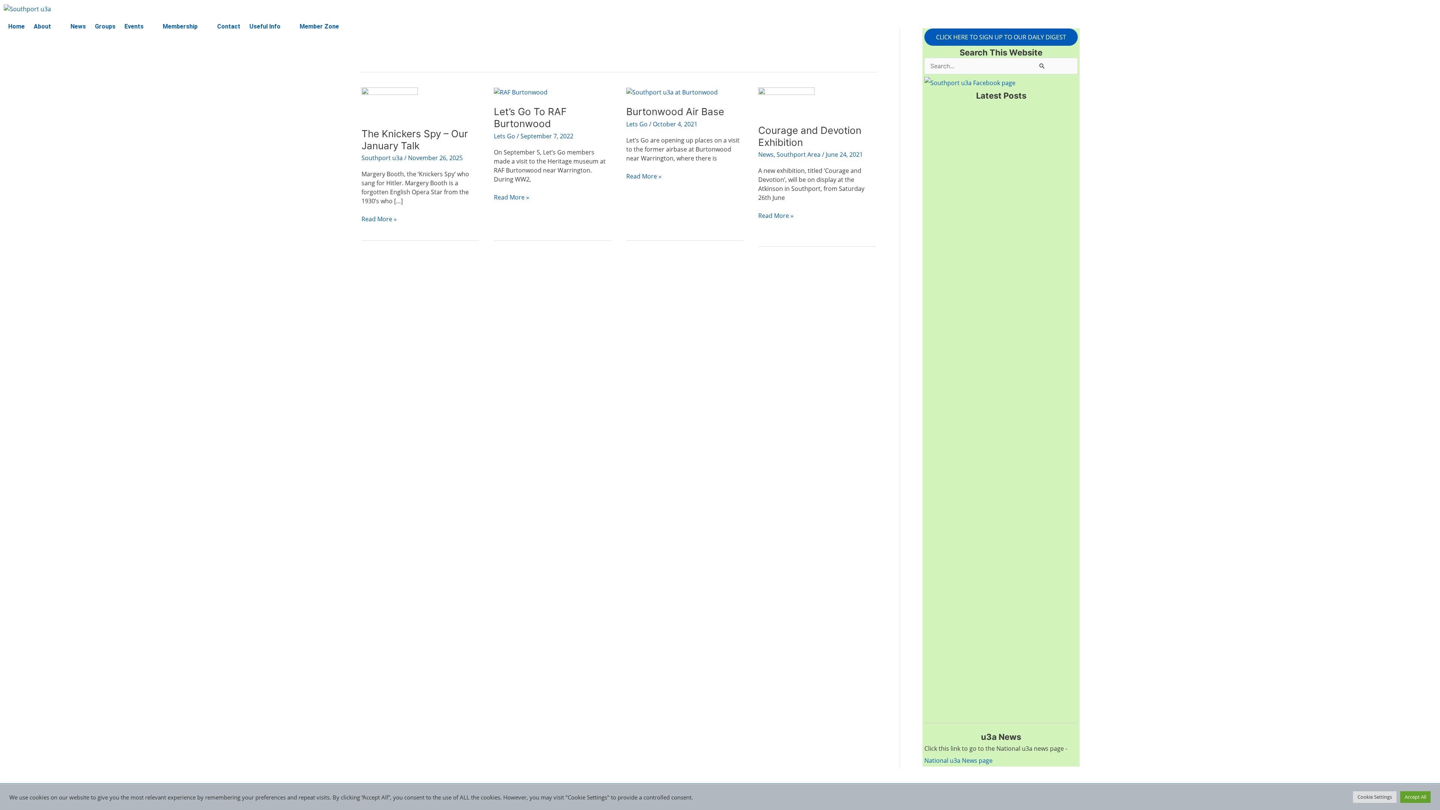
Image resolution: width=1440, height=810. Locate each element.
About (42, 26)
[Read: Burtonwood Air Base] (672, 92)
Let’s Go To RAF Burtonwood (530, 117)
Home (16, 26)
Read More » (379, 218)
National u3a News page (958, 760)
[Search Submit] (1042, 66)
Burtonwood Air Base (675, 111)
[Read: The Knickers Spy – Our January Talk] (390, 102)
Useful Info (264, 26)
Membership (180, 26)
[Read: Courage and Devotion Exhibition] (786, 101)
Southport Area (798, 154)
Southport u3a (382, 158)
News (78, 26)
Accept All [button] (1415, 797)
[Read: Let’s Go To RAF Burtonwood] (521, 92)
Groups (105, 26)
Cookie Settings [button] (1375, 797)
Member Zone (319, 26)
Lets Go (504, 136)
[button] (47, 26)
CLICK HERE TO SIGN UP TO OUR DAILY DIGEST (1001, 37)
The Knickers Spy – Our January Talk (415, 140)
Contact (228, 26)
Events (134, 26)
